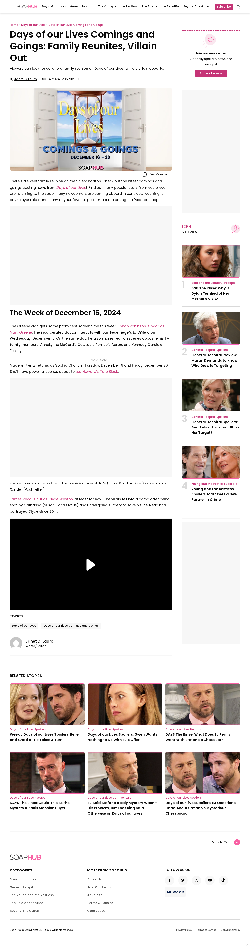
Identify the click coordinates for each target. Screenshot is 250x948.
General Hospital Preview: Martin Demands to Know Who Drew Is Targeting (214, 360)
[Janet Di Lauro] (17, 643)
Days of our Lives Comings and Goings (71, 626)
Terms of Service (206, 930)
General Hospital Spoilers (209, 350)
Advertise (94, 895)
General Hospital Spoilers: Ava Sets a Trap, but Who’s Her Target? (215, 427)
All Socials (175, 891)
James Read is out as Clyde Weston (41, 499)
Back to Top (220, 842)
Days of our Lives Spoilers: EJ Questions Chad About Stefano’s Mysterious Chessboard (200, 808)
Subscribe (224, 7)
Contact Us (96, 910)
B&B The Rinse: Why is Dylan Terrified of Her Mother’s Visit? (210, 293)
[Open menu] (11, 6)
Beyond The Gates (196, 6)
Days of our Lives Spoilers (28, 729)
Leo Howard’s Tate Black (97, 371)
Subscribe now (211, 73)
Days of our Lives (54, 6)
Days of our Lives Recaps (183, 729)
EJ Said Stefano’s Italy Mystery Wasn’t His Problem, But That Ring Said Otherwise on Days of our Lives (122, 808)
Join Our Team (99, 887)
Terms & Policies (100, 903)
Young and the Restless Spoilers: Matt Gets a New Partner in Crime (214, 494)
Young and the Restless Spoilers (214, 484)
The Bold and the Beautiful (160, 6)
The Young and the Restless (118, 6)
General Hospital (82, 6)
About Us (94, 879)
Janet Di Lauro (25, 79)
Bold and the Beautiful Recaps (213, 283)
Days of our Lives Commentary (109, 798)
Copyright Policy (230, 930)
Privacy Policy (184, 930)
